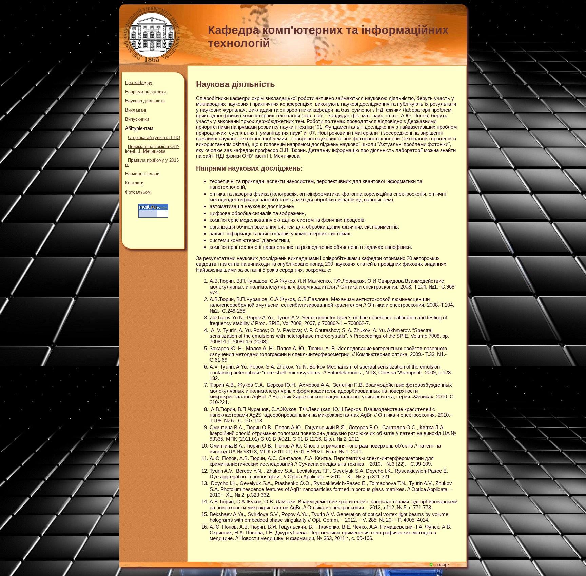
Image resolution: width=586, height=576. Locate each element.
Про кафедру (138, 82)
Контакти (134, 182)
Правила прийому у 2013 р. (152, 162)
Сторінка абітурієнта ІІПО (154, 137)
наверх (441, 564)
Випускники (137, 119)
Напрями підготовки (145, 91)
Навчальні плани (142, 173)
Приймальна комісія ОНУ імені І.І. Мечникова (152, 149)
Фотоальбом (138, 192)
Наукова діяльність (145, 100)
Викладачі (135, 110)
